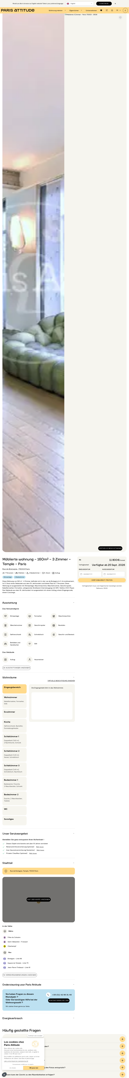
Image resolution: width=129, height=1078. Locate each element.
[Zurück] (5, 283)
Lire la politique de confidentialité (16, 1061)
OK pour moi (33, 1068)
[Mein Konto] (125, 10)
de (117, 10)
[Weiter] (123, 283)
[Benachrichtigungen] (106, 10)
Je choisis (12, 1068)
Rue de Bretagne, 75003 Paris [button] (16, 569)
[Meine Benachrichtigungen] (112, 10)
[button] (4, 1074)
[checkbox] (120, 17)
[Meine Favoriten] (101, 10)
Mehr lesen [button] (40, 847)
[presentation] (57, 10)
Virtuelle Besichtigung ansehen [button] (61, 681)
